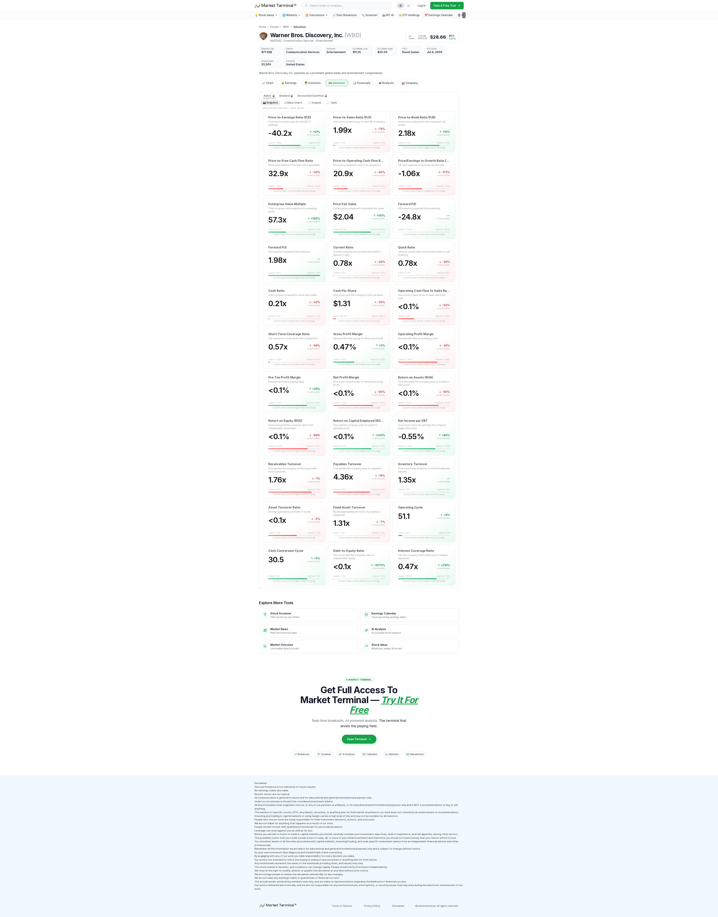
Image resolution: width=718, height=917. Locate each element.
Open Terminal (357, 739)
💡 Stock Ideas (264, 15)
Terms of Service (342, 905)
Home (262, 26)
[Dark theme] (408, 5)
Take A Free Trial (444, 5)
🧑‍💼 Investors (312, 82)
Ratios (267, 95)
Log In (422, 5)
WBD (286, 26)
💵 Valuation (337, 82)
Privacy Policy (372, 905)
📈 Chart (267, 82)
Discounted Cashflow (310, 95)
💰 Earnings (289, 82)
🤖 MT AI (388, 15)
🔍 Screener (369, 15)
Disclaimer (398, 905)
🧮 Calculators (314, 15)
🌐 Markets (289, 15)
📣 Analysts (386, 82)
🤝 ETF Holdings (409, 15)
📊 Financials (361, 82)
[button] (294, 131)
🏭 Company (410, 82)
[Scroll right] (464, 15)
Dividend (284, 95)
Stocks (274, 26)
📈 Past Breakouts (345, 15)
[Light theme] (400, 5)
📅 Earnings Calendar (439, 15)
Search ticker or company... (326, 5)
